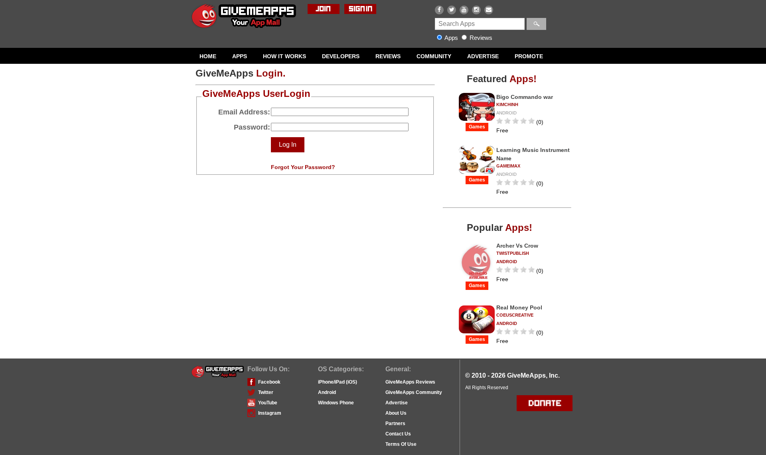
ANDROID (506, 112)
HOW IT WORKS (284, 56)
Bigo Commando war (524, 97)
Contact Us (398, 434)
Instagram (269, 413)
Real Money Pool (519, 307)
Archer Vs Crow (517, 245)
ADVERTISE (483, 56)
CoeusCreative (514, 315)
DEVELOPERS (340, 56)
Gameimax (508, 165)
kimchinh (507, 104)
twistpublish (512, 253)
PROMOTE (529, 56)
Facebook (269, 382)
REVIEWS (388, 56)
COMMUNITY (434, 56)
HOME (207, 56)
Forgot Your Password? (303, 167)
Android (327, 392)
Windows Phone (336, 403)
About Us (396, 413)
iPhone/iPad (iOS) (337, 382)
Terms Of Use (401, 444)
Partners (395, 423)
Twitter (265, 392)
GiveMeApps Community (413, 392)
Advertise (396, 403)
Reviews (480, 37)
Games (477, 127)
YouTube (267, 403)
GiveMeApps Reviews (410, 382)
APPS (239, 56)
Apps (451, 37)
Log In (287, 144)
